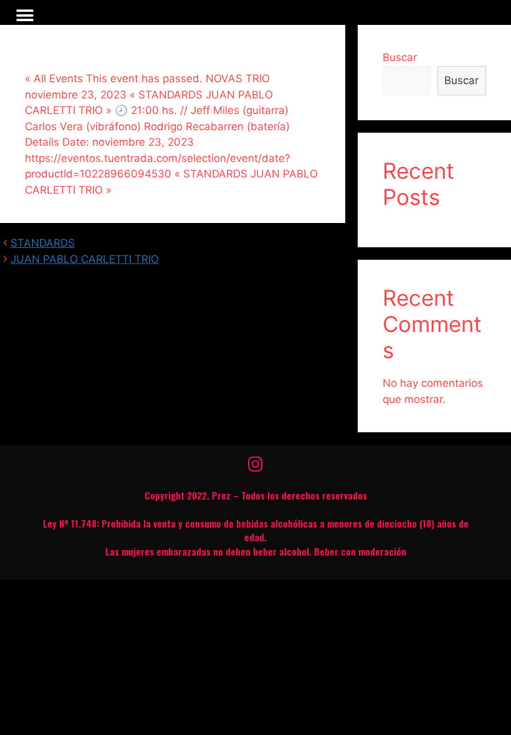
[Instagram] (255, 464)
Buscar (400, 57)
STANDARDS (43, 243)
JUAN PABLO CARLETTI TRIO (85, 259)
